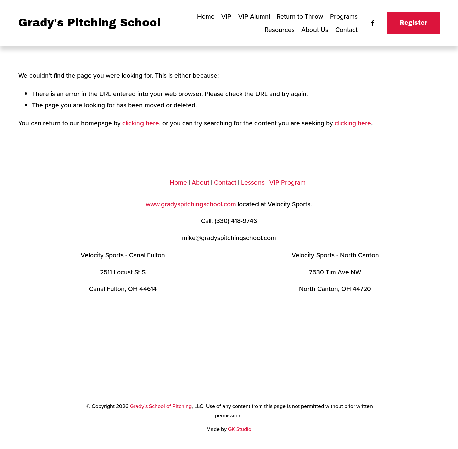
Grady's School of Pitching (161, 406)
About (200, 182)
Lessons (253, 182)
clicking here (140, 123)
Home (206, 16)
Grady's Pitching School (89, 23)
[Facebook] (372, 23)
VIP (226, 16)
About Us (314, 29)
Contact (346, 29)
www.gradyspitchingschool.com (191, 204)
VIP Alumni (254, 16)
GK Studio (239, 429)
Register (413, 23)
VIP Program (287, 182)
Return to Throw (300, 16)
